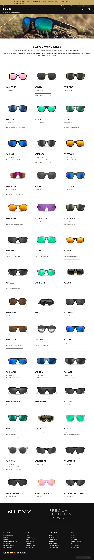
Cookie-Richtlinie (75, 545)
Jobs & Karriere (29, 547)
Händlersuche (65, 5)
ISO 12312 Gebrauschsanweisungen (13, 130)
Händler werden (29, 537)
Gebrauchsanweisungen (15, 12)
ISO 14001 (73, 537)
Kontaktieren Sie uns (8, 535)
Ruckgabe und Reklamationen (10, 541)
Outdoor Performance (53, 539)
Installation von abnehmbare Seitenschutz (43, 95)
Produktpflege (6, 543)
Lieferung (5, 539)
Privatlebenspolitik (75, 547)
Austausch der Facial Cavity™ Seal (13, 159)
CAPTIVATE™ (51, 535)
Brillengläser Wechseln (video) (12, 189)
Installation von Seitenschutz (69, 377)
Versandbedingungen (76, 541)
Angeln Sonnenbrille (53, 543)
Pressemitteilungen (30, 545)
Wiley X (7, 557)
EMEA (10, 557)
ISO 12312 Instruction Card (69, 130)
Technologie (29, 543)
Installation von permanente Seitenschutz (43, 92)
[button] (29, 9)
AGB (72, 543)
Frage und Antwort (7, 547)
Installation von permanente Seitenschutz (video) (15, 125)
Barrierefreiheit (74, 539)
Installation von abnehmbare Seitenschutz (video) (15, 127)
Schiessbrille (51, 541)
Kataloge (28, 539)
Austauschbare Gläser (53, 547)
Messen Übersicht (30, 541)
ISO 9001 (73, 535)
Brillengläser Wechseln (10, 90)
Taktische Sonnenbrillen (54, 545)
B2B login (73, 5)
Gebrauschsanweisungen (68, 286)
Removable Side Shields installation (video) (72, 127)
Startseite (7, 12)
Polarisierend (52, 537)
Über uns (28, 535)
